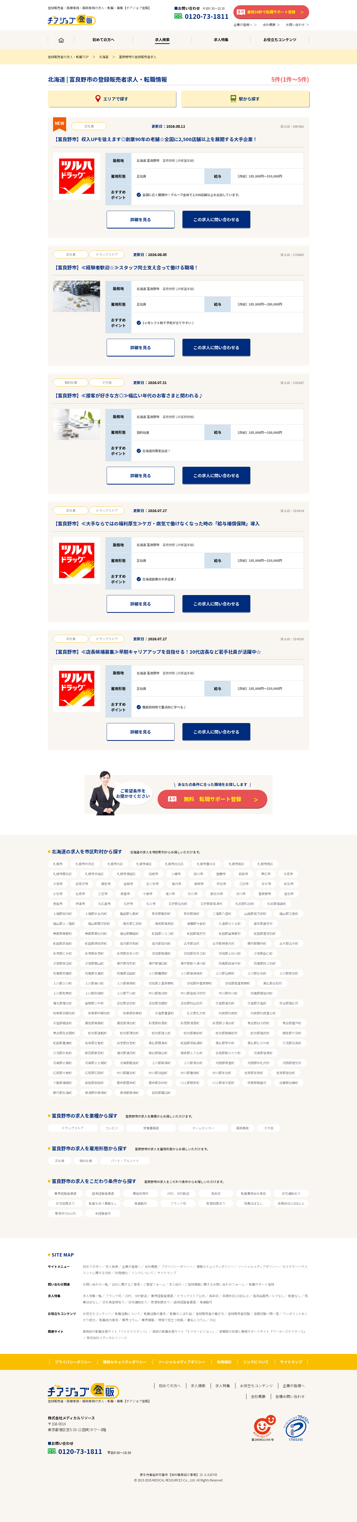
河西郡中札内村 (258, 1062)
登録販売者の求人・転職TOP (68, 56)
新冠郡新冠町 (94, 1053)
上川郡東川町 (94, 983)
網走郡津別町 (126, 1023)
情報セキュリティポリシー (215, 1266)
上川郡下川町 (126, 993)
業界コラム (130, 1320)
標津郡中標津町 (96, 1092)
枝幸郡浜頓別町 (64, 1013)
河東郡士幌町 (62, 1062)
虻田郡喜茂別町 (265, 933)
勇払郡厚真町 (158, 1043)
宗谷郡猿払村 (288, 1003)
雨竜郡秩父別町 (265, 963)
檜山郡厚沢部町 (99, 923)
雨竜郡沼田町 (126, 973)
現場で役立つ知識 (170, 1320)
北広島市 (104, 903)
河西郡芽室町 (225, 1062)
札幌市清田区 (126, 873)
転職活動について (127, 1313)
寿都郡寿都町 (62, 933)
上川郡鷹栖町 (158, 973)
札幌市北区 (115, 864)
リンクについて (142, 1272)
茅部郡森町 (191, 913)
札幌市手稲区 (94, 873)
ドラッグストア (73, 1128)
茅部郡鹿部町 (161, 913)
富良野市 (264, 893)
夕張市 (57, 883)
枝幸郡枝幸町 (132, 1013)
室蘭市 (221, 873)
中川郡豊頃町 (190, 1072)
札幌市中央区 (85, 864)
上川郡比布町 (256, 973)
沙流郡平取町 (62, 1053)
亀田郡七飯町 (129, 913)
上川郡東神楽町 (192, 973)
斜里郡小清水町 (223, 1023)
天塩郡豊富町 (164, 1013)
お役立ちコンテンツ (97, 1313)
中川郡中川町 (228, 993)
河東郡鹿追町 (129, 1062)
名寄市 (80, 893)
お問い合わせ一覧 (95, 1284)
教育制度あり (215, 1203)
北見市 (288, 873)
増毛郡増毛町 (62, 1003)
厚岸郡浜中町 (158, 1082)
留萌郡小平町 (94, 1003)
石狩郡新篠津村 (211, 903)
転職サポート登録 (261, 1284)
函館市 (153, 873)
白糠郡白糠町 (288, 1082)
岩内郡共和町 (129, 943)
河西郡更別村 (292, 1062)
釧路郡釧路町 (94, 1082)
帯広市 (265, 873)
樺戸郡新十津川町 (193, 963)
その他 (268, 1128)
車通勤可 (140, 1203)
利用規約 (121, 1272)
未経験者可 (103, 1213)
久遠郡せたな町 (230, 923)
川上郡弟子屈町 (223, 1082)
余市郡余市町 (94, 953)
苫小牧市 (152, 883)
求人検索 (112, 1266)
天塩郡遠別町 (225, 1003)
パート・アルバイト (125, 1160)
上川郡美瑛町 (126, 983)
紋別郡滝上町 (161, 1033)
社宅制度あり (65, 1203)
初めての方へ (92, 1266)
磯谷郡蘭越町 (129, 933)
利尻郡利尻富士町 (263, 1013)
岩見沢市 (82, 883)
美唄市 (199, 883)
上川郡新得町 (161, 1062)
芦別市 (221, 883)
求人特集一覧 (92, 1295)
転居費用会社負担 (253, 1193)
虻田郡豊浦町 (62, 1043)
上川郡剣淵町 (94, 993)
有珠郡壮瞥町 (94, 1043)
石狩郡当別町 (178, 903)
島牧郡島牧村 (263, 923)
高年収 (216, 1193)
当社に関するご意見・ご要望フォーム (138, 1284)
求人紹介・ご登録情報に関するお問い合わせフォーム (207, 1284)
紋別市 (288, 883)
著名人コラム (196, 1320)
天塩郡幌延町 (62, 1023)
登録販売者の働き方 (210, 1313)
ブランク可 (178, 1203)
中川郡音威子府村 (193, 993)
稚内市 (176, 883)
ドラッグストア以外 (191, 1295)
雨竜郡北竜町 (94, 973)
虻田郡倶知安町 (96, 943)
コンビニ (112, 1128)
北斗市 (151, 903)
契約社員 (85, 1160)
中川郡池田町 (158, 1072)
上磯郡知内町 (62, 913)
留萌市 (128, 883)
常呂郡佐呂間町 (64, 1033)
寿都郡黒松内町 (96, 933)
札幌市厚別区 (62, 873)
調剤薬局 (242, 1128)
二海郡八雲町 (221, 913)
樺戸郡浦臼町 (158, 963)
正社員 (59, 1160)
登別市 (288, 893)
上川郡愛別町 (288, 973)
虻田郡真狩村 (196, 933)
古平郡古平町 (288, 943)
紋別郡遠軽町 (97, 1033)
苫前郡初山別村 (192, 1003)
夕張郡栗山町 (94, 963)
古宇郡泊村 (191, 943)
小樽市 (176, 873)
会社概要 (151, 1266)
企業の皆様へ (131, 1266)
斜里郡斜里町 (158, 1023)
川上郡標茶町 (190, 1082)
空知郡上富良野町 (161, 983)
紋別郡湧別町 (129, 1033)
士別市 (57, 893)
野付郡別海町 (62, 1092)
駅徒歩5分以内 (65, 1213)
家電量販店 (151, 1128)
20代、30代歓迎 (178, 1193)
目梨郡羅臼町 (161, 1092)
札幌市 (57, 864)
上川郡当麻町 (225, 973)
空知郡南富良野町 (237, 983)
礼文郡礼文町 (196, 1013)
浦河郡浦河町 (126, 1053)
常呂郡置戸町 (292, 1023)
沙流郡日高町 (292, 1043)
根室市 (125, 893)
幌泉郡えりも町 (192, 1053)
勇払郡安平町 (225, 1043)
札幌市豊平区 (206, 864)
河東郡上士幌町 (96, 1062)
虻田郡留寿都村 (230, 933)
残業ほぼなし (253, 1203)
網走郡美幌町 (94, 1023)
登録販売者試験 (239, 1313)
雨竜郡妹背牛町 (230, 963)
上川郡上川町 (62, 983)
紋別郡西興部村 (227, 1033)
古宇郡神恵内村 (223, 943)
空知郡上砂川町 (230, 953)
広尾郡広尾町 (94, 1072)
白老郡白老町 (126, 1043)
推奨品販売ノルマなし (268, 1295)
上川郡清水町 (193, 1062)
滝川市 (170, 893)
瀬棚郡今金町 (196, 923)
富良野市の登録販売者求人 (138, 56)
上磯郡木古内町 (96, 913)
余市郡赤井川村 (128, 953)
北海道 (103, 56)
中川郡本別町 (221, 1072)
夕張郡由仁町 (263, 953)
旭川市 (198, 873)
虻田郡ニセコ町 (163, 933)
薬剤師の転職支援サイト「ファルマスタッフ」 (116, 1331)
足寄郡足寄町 (253, 1072)
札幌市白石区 (174, 864)
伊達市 (80, 903)
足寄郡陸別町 (285, 1072)
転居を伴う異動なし (103, 1203)
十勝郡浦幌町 (62, 1082)
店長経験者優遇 (103, 1193)
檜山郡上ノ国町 (64, 923)
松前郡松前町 (244, 903)
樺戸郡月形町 (126, 963)
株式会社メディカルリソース (107, 1337)
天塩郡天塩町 (256, 1003)
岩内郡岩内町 (161, 943)
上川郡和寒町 (62, 993)
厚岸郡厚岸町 (126, 1082)
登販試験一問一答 (266, 1313)
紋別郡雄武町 (260, 1033)
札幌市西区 (265, 864)
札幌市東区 (144, 864)
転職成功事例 (108, 1320)
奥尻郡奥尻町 (164, 923)
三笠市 (102, 893)
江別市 (244, 883)
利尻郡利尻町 (228, 1013)
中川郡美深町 (158, 993)
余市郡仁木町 (62, 953)
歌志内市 (216, 893)
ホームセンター (203, 1128)
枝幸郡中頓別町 (99, 1013)
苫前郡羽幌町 (158, 1003)
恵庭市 (57, 903)
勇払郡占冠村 (272, 983)
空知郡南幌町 (161, 953)
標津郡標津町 (129, 1092)
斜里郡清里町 (190, 1023)
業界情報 (148, 1320)
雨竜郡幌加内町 (262, 993)
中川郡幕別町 (126, 1072)
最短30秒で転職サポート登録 (271, 11)
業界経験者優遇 (65, 1193)
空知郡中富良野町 (199, 983)
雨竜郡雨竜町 (62, 973)
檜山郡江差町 (288, 913)
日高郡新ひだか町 (228, 1053)
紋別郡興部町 (193, 1033)
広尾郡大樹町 (62, 1072)
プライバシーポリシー (177, 1266)
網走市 (106, 883)
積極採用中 (140, 1193)
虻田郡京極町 (62, 943)
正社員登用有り (113, 1302)
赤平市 (266, 883)
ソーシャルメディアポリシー (258, 1266)
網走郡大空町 (292, 1033)
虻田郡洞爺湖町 (192, 1043)
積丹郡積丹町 (256, 943)
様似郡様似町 (158, 1053)
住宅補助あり (291, 1193)
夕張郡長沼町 (62, 963)
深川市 (240, 893)
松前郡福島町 (276, 903)
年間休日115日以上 (291, 1203)
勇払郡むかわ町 (258, 1043)
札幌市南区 (236, 864)
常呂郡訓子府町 (258, 1023)
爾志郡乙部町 (132, 923)
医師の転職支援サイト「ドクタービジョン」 (184, 1331)
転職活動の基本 (155, 1313)
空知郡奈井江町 (195, 953)
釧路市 (243, 873)
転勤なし (294, 1295)
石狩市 (128, 903)
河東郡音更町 (263, 1053)
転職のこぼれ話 (181, 1313)
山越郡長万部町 (255, 913)
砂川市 (192, 893)
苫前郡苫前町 (126, 1003)
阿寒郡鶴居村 (256, 1082)
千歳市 (147, 893)
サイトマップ (166, 1272)
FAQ (213, 1320)
